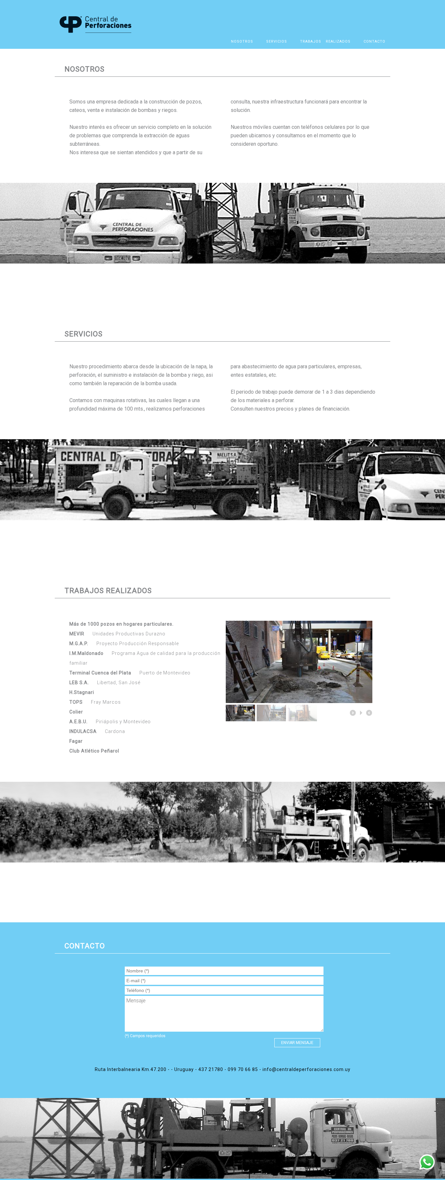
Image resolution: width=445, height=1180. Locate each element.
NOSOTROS (242, 41)
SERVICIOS (276, 41)
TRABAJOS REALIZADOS (325, 41)
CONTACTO (374, 41)
